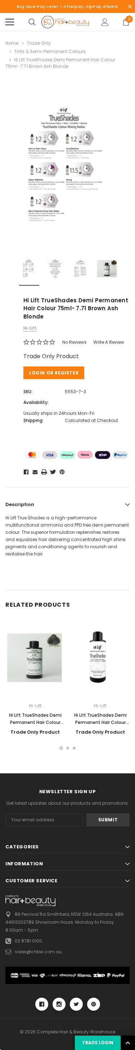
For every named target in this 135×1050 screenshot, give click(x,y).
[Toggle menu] (9, 22)
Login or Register (53, 373)
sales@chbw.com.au (38, 952)
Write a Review (108, 342)
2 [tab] (67, 748)
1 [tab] (61, 748)
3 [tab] (74, 748)
